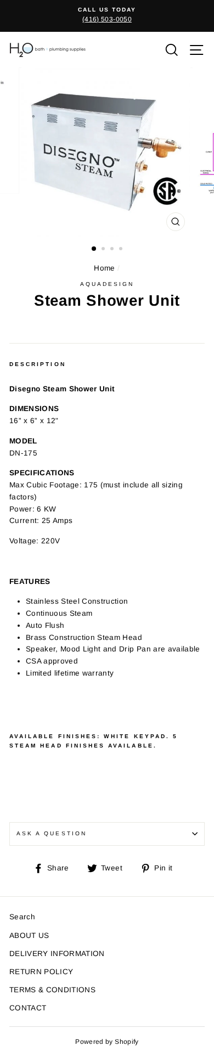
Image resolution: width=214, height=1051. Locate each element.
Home (104, 268)
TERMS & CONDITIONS (52, 990)
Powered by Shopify (106, 1042)
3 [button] (113, 249)
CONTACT (27, 1008)
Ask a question (51, 833)
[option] (107, 15)
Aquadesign (107, 284)
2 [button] (104, 249)
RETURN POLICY (41, 972)
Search (22, 917)
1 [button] (94, 249)
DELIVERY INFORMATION (57, 953)
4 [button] (122, 249)
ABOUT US (29, 935)
